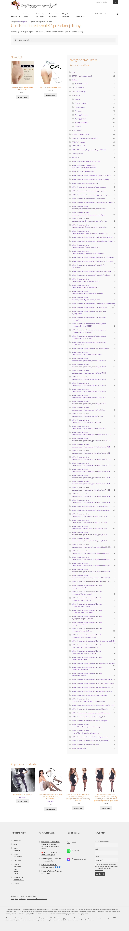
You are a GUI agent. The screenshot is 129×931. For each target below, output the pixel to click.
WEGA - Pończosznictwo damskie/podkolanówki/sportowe (92, 241)
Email (74, 842)
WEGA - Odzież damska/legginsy (83, 171)
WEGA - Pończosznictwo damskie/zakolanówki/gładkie (91, 687)
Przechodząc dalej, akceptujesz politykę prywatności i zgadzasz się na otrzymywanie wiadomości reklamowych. (106, 867)
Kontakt (16, 883)
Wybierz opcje (22, 97)
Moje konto (17, 840)
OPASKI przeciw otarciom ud (82, 76)
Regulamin (17, 860)
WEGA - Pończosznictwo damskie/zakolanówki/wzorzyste (92, 691)
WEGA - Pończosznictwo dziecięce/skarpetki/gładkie (90, 709)
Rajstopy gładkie (80, 119)
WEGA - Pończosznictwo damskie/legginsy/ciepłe (89, 187)
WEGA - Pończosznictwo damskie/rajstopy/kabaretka (90, 348)
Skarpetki (78, 126)
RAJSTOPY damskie (81, 84)
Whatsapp (75, 850)
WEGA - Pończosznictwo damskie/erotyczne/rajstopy (90, 179)
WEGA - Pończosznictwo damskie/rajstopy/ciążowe (89, 307)
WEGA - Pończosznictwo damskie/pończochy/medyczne (91, 275)
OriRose (75, 80)
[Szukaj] (115, 2)
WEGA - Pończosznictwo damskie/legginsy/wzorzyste (90, 195)
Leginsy (77, 99)
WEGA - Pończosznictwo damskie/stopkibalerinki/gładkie (92, 679)
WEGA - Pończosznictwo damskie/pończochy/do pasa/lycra (92, 261)
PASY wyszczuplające (79, 91)
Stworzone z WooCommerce (37, 899)
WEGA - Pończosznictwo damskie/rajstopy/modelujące (91, 510)
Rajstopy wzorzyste (81, 123)
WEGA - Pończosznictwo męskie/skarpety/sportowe (90, 737)
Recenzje (78, 16)
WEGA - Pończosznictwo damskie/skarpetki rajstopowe (91, 582)
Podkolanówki (80, 107)
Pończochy (78, 111)
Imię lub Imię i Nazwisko (102, 841)
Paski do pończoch (81, 103)
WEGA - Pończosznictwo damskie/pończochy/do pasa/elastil (93, 257)
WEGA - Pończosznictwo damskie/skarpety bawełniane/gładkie (93, 641)
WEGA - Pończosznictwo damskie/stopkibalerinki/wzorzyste (93, 683)
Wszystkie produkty (65, 15)
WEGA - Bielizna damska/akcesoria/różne (86, 161)
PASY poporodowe (78, 88)
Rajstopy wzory (77, 154)
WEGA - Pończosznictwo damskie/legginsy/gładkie (89, 191)
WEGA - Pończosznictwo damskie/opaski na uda (88, 199)
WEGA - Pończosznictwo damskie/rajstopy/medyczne (90, 506)
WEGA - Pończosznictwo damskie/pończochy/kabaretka (91, 271)
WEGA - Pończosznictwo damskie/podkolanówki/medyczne (92, 237)
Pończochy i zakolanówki (40, 15)
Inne (73, 72)
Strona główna (23, 22)
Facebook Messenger (79, 859)
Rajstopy (14, 16)
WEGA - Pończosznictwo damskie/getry (85, 183)
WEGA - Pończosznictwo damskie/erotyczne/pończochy (91, 175)
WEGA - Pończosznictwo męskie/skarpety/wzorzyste (90, 741)
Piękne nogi (76, 95)
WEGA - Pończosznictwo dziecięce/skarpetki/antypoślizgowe (93, 705)
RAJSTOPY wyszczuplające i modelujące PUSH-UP (89, 150)
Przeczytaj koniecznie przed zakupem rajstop (17, 869)
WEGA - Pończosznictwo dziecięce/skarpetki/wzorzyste (91, 713)
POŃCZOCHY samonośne (80, 134)
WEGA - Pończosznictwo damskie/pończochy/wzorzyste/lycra (93, 304)
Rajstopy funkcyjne (81, 115)
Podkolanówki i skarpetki (54, 15)
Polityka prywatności (18, 899)
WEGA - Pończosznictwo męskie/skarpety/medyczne (90, 721)
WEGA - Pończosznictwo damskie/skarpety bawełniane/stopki (93, 663)
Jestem (97, 856)
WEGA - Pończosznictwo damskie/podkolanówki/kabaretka (92, 202)
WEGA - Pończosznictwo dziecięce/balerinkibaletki (89, 695)
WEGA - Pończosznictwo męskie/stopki (85, 745)
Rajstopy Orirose (26, 15)
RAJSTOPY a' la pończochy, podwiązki (85, 138)
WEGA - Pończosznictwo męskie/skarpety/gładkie (89, 717)
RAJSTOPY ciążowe (78, 142)
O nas (15, 844)
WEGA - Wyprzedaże (79, 748)
